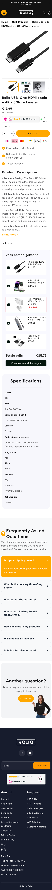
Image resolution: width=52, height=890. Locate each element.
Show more (9, 234)
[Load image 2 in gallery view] (26, 87)
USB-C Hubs (33, 799)
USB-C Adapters (35, 813)
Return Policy (7, 839)
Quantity (6, 126)
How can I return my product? (22, 626)
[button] (4, 12)
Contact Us (26, 698)
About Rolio (6, 803)
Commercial (7, 808)
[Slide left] (3, 88)
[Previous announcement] (3, 4)
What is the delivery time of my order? (23, 586)
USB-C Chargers (35, 808)
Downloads (6, 813)
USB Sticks (32, 817)
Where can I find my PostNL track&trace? (20, 613)
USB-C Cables (20, 22)
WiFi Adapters (34, 822)
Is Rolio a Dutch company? (20, 650)
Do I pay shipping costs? (19, 560)
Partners (5, 817)
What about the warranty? (20, 599)
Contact (5, 799)
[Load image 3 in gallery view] (39, 87)
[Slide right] (49, 88)
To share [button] (9, 243)
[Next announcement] (49, 4)
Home (4, 22)
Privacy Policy (8, 835)
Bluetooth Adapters (36, 827)
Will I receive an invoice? (19, 638)
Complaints (6, 830)
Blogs (4, 844)
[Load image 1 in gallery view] (13, 87)
